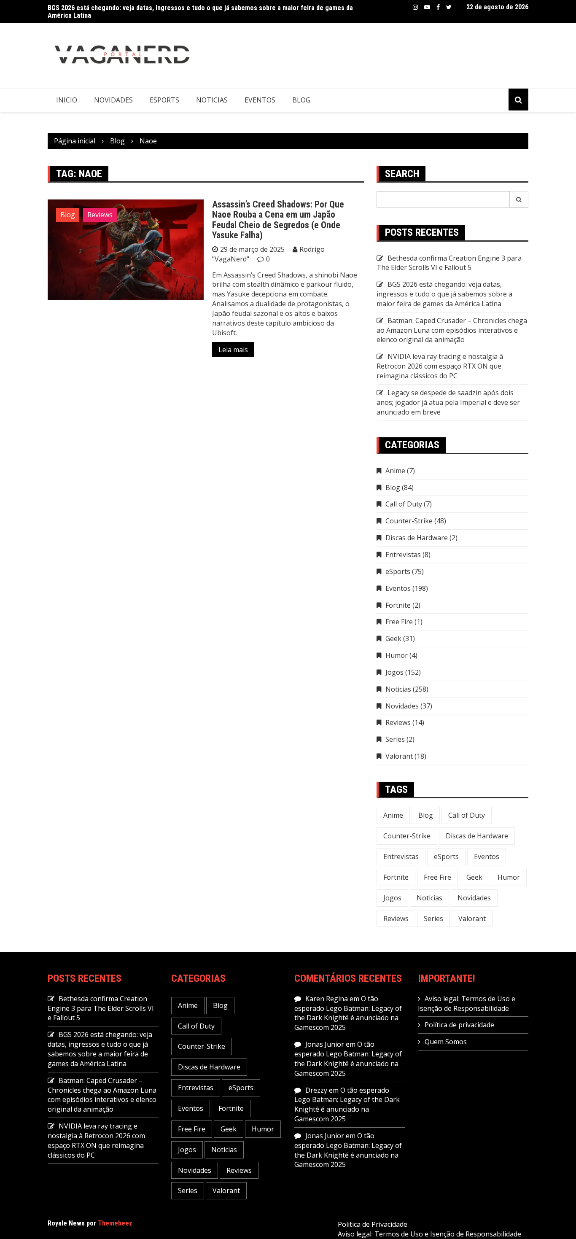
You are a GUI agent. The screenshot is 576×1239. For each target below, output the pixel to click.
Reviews (100, 214)
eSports (164, 100)
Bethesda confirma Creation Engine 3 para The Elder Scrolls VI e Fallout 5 (449, 262)
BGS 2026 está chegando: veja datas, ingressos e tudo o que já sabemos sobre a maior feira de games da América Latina (200, 11)
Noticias (212, 100)
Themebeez (115, 1223)
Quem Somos (446, 1041)
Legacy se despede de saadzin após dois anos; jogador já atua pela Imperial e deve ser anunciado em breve (448, 402)
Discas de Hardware (416, 537)
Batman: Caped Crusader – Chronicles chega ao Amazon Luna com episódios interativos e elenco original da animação (452, 330)
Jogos (394, 672)
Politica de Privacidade (372, 1224)
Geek (393, 638)
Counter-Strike (409, 520)
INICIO (66, 100)
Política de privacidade (459, 1024)
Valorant (399, 756)
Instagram (415, 7)
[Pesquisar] (519, 199)
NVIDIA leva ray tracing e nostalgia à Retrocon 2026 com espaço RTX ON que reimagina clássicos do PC (440, 366)
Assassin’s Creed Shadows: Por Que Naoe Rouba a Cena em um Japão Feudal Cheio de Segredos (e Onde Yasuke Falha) (278, 219)
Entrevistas (403, 554)
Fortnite (398, 605)
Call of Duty (403, 504)
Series (395, 739)
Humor (396, 655)
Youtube (427, 7)
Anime (395, 470)
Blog (301, 100)
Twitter (449, 7)
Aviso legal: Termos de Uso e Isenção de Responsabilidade (466, 1003)
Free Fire (399, 621)
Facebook (438, 7)
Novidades (113, 100)
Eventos (260, 100)
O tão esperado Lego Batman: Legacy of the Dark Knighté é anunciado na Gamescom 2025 (348, 1013)
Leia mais (233, 349)
